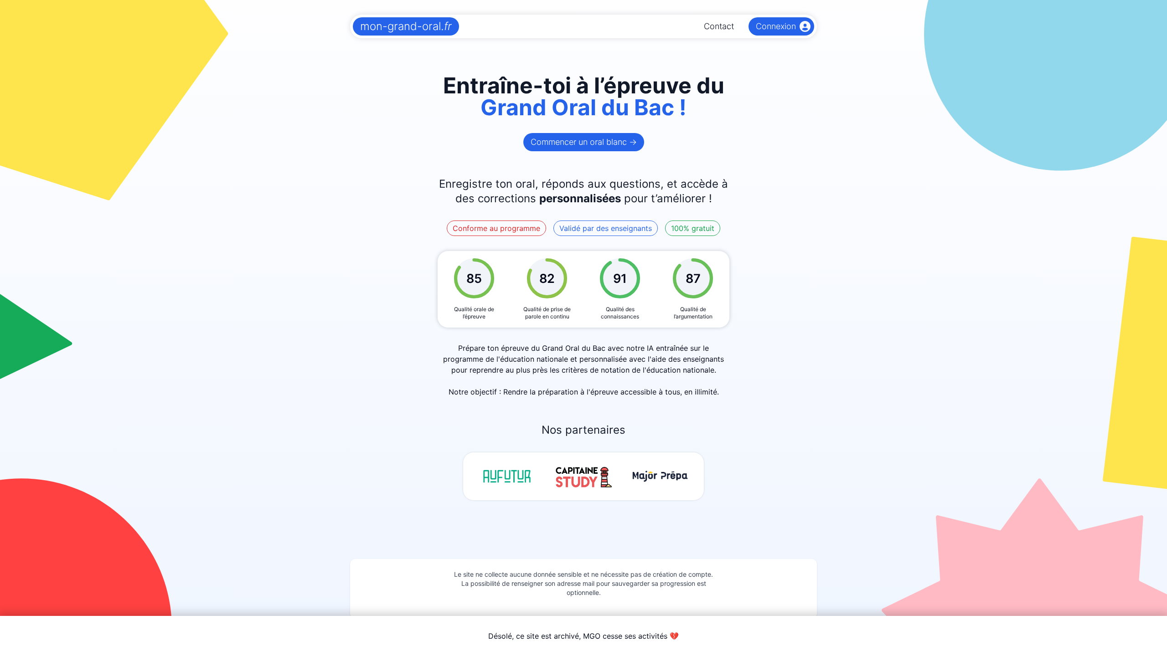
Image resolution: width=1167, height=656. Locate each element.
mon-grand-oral (406, 26)
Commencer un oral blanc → (584, 142)
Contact (719, 26)
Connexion (776, 26)
